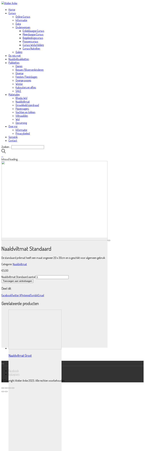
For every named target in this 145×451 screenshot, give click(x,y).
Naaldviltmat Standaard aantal (18, 277)
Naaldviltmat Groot (20, 355)
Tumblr (34, 295)
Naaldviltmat (20, 264)
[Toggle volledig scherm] (6, 388)
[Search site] (3, 152)
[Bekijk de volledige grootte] (109, 240)
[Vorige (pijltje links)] (2, 391)
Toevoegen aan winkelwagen (17, 281)
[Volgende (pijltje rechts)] (6, 391)
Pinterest (25, 295)
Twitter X (16, 295)
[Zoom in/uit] (2, 388)
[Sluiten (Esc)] (12, 388)
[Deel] (9, 388)
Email (41, 295)
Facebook (6, 295)
